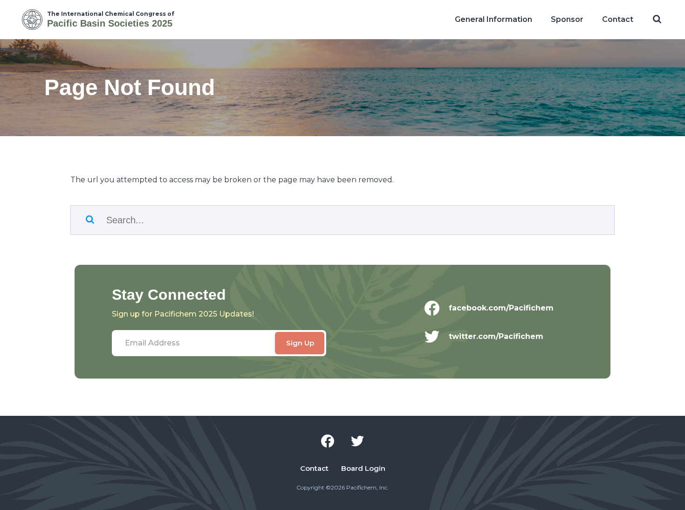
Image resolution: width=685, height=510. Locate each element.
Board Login (363, 468)
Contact (617, 19)
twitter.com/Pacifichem (496, 336)
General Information (493, 19)
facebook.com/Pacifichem (501, 307)
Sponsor (567, 19)
